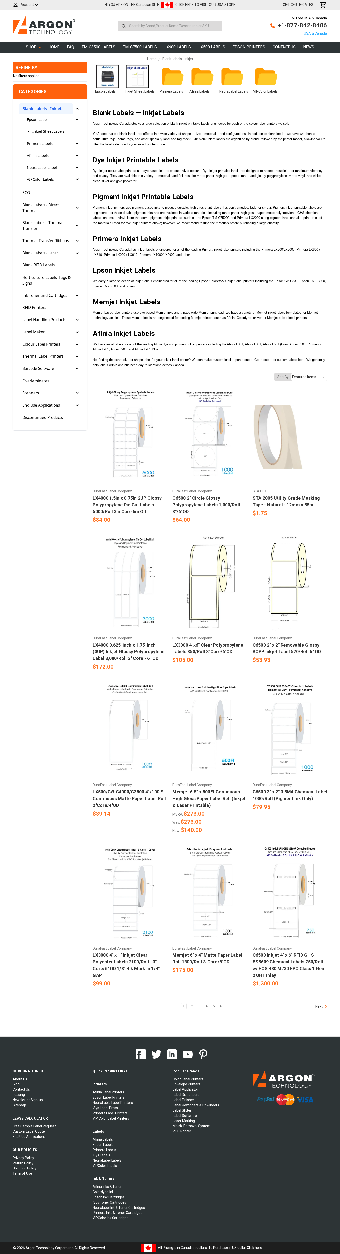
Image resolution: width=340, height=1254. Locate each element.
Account (27, 5)
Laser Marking (184, 1121)
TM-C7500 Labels (140, 47)
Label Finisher (183, 1100)
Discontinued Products (42, 417)
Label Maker (33, 332)
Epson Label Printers (109, 1097)
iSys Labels (101, 1155)
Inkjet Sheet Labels (48, 131)
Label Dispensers (186, 1095)
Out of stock (210, 739)
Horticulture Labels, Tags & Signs (46, 280)
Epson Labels (38, 119)
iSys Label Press (105, 1108)
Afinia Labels (38, 155)
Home (53, 47)
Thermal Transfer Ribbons (45, 240)
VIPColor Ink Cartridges (110, 1218)
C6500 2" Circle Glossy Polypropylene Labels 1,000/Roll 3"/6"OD (206, 504)
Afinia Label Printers (108, 1092)
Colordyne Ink (103, 1192)
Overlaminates (35, 381)
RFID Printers (34, 307)
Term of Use (22, 1173)
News (308, 47)
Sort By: (283, 377)
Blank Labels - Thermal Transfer (42, 225)
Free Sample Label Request (34, 1126)
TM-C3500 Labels (98, 47)
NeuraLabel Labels (42, 167)
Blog (16, 1084)
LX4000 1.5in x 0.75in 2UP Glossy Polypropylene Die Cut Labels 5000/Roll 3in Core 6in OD (127, 504)
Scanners (30, 393)
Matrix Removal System (191, 1126)
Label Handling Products (44, 319)
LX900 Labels (177, 47)
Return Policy (23, 1163)
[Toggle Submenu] (77, 108)
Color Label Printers (188, 1079)
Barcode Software (38, 368)
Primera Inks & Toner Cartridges (117, 1213)
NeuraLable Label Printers (113, 1103)
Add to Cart (130, 446)
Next (319, 1006)
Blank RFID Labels (38, 265)
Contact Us (284, 47)
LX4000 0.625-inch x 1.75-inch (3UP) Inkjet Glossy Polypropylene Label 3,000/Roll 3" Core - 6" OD (128, 651)
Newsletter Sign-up (28, 1100)
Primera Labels (40, 143)
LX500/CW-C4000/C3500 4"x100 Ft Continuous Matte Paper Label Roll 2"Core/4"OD (129, 798)
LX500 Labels (211, 47)
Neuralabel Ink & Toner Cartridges (119, 1208)
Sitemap (19, 1105)
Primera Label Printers (110, 1113)
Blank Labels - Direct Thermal (40, 207)
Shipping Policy (24, 1168)
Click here (254, 1248)
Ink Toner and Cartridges (44, 295)
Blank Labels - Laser (40, 253)
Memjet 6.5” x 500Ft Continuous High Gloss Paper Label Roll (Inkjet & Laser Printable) (209, 798)
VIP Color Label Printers (111, 1118)
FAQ (70, 47)
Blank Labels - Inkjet (42, 108)
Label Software (185, 1116)
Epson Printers (248, 47)
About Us (20, 1079)
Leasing (19, 1095)
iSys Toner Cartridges (109, 1202)
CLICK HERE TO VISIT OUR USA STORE (205, 5)
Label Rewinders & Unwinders (196, 1105)
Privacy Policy (23, 1158)
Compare (128, 437)
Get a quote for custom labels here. (279, 360)
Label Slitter (182, 1110)
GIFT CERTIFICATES (298, 5)
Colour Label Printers (41, 344)
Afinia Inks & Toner (107, 1187)
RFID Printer (182, 1131)
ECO (26, 192)
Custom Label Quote (29, 1131)
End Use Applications (41, 405)
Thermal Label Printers (42, 356)
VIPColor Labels (40, 179)
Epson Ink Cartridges (109, 1197)
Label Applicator (185, 1089)
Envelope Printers (186, 1084)
